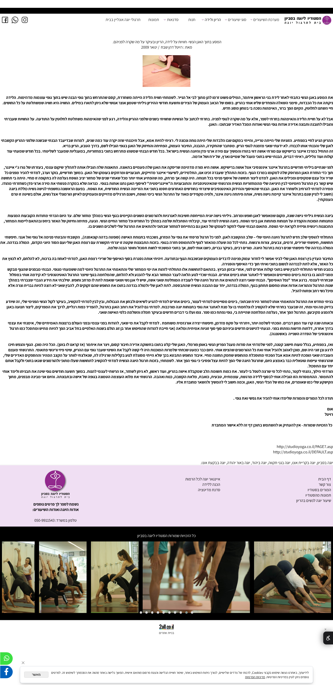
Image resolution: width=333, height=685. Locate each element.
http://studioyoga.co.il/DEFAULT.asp (303, 452)
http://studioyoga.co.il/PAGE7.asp (305, 446)
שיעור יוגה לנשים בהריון (313, 500)
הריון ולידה (213, 19)
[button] (192, 612)
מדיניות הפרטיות (255, 677)
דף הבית (324, 479)
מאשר (36, 674)
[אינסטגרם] (24, 20)
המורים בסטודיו (319, 489)
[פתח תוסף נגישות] (328, 638)
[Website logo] (308, 21)
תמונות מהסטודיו (318, 495)
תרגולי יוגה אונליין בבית (123, 19)
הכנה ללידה (211, 484)
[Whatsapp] (15, 20)
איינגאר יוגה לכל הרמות (202, 479)
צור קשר (325, 484)
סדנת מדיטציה (209, 489)
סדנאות (172, 19)
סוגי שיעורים (237, 19)
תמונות (153, 19)
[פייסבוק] (5, 20)
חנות (191, 19)
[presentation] (7, 11)
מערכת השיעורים (266, 19)
